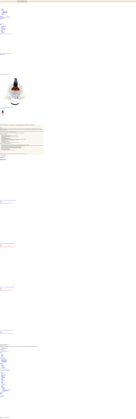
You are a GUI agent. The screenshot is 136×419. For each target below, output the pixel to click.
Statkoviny (5, 11)
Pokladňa (4, 389)
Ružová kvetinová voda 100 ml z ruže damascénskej (8, 200)
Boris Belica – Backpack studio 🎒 (6, 370)
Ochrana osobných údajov (6, 390)
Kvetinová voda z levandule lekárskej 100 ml (7, 243)
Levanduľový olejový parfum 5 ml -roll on (6, 330)
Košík (3, 388)
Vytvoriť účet (1, 396)
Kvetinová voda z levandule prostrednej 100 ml (5, 53)
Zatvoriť (1, 371)
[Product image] (7, 242)
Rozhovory (5, 12)
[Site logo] (1, 7)
